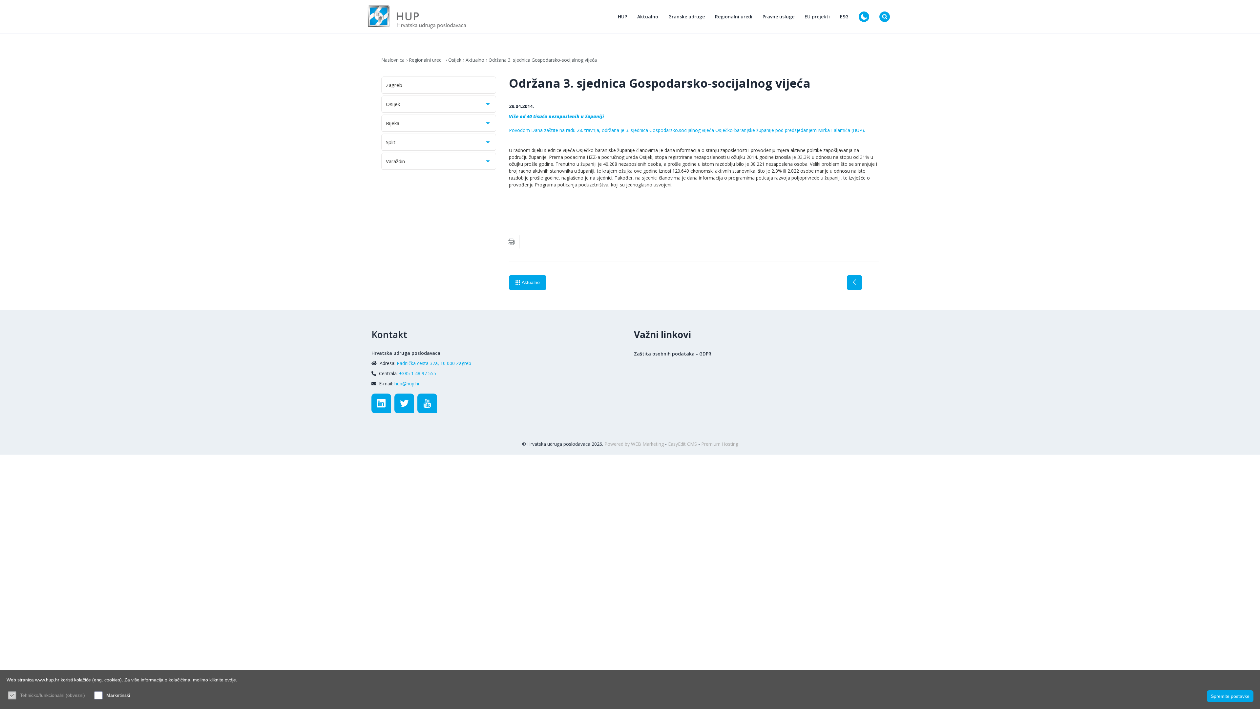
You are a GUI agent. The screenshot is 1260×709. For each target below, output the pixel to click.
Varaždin (395, 161)
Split (390, 142)
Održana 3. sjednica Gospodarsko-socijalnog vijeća (543, 60)
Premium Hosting (719, 444)
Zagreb (394, 85)
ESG (844, 16)
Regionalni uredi (733, 16)
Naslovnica (393, 60)
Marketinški (118, 695)
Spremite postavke (1230, 696)
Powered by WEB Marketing (634, 444)
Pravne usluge (778, 16)
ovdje (230, 679)
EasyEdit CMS (682, 444)
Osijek (454, 60)
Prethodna (854, 282)
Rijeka (392, 123)
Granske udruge (686, 16)
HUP (622, 16)
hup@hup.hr (407, 383)
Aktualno (647, 16)
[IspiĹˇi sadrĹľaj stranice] (511, 242)
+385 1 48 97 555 (417, 373)
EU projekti (817, 16)
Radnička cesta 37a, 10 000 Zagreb (434, 363)
